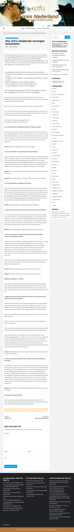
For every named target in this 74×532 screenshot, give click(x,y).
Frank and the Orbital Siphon (33, 494)
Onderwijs (54, 158)
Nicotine (54, 153)
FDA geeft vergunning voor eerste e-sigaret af (60, 61)
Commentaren (56, 106)
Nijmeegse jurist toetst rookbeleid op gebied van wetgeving (58, 55)
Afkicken (54, 88)
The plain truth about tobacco (59, 217)
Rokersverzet (55, 182)
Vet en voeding (56, 199)
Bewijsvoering (55, 100)
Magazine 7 (45, 529)
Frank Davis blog (35, 478)
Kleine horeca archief (57, 141)
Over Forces (46, 28)
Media (53, 147)
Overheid (54, 164)
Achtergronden (29, 28)
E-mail (29, 451)
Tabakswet (55, 193)
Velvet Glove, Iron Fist (57, 212)
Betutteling (55, 97)
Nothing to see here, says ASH (10, 492)
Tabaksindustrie (56, 188)
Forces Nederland (37, 16)
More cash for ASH (7, 510)
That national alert (8, 482)
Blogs (53, 103)
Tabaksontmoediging (57, 191)
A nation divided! (7, 500)
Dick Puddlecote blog (60, 478)
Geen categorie (56, 132)
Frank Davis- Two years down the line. (35, 486)
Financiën (54, 120)
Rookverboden (56, 185)
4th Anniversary (30, 481)
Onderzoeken (55, 161)
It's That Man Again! (54, 494)
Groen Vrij (7, 417)
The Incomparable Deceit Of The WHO (58, 517)
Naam (6, 451)
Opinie (39, 28)
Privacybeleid (6, 524)
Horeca (54, 138)
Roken (53, 179)
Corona (54, 109)
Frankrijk (54, 129)
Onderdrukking (56, 155)
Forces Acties (55, 123)
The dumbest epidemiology (10, 496)
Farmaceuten (55, 118)
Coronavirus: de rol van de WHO (60, 74)
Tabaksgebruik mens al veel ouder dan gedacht (59, 66)
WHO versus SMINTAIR (42, 417)
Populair (54, 170)
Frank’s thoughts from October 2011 (35, 490)
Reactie (6, 433)
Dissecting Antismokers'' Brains (60, 213)
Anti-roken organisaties (58, 94)
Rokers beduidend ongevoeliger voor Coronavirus (60, 70)
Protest (54, 173)
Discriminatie (55, 112)
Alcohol (54, 91)
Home (22, 28)
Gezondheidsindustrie (12, 38)
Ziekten (54, 205)
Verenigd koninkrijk (57, 196)
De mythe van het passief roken (60, 215)
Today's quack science (8, 506)
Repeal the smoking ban (9, 508)
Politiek (54, 167)
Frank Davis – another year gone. (34, 483)
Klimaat (54, 144)
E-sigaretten (55, 115)
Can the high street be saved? (10, 488)
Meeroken (54, 150)
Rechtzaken (55, 176)
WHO (53, 202)
